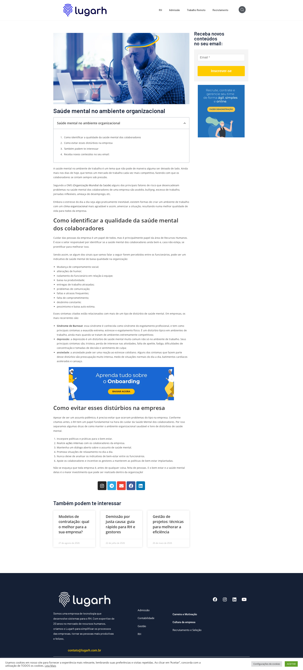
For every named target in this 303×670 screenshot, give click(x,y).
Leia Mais (50, 665)
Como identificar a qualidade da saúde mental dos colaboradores (102, 137)
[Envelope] (121, 485)
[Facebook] (131, 485)
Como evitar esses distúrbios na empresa (88, 143)
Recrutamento (220, 10)
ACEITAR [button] (291, 663)
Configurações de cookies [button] (266, 663)
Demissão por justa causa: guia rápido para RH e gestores (120, 524)
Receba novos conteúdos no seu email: (87, 154)
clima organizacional (75, 206)
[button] (185, 123)
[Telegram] (111, 485)
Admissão (174, 10)
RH (160, 10)
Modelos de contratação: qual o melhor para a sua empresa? (74, 524)
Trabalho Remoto (196, 10)
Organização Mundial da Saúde (91, 185)
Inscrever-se (221, 71)
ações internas (74, 443)
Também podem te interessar (81, 148)
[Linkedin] (140, 485)
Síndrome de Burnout (70, 325)
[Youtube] (244, 599)
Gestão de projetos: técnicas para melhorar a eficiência (168, 524)
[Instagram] (102, 485)
